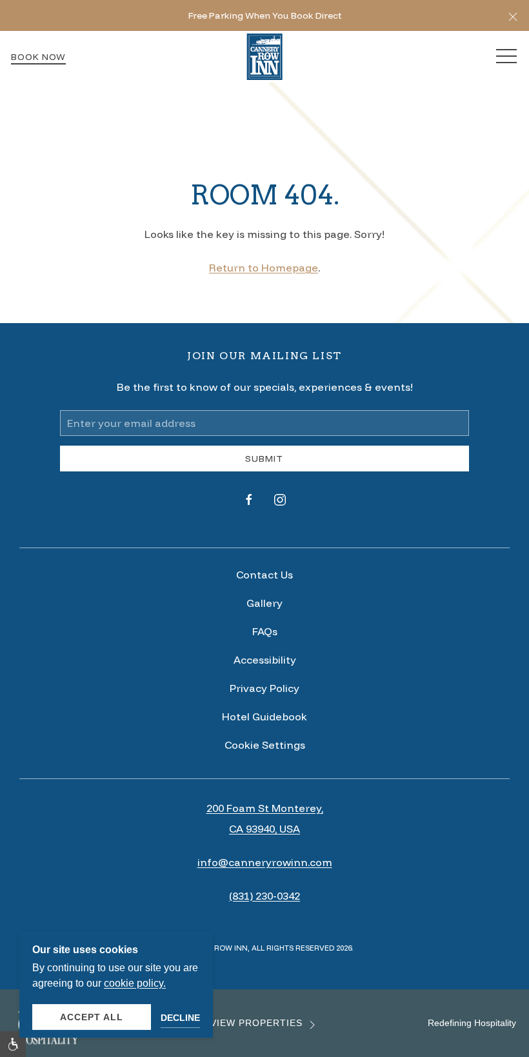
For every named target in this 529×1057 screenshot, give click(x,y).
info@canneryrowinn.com (264, 862)
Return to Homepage (263, 267)
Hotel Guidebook (264, 716)
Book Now (38, 57)
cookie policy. (135, 983)
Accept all (91, 1017)
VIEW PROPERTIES (256, 1023)
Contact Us (264, 574)
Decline (180, 1018)
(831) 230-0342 (264, 895)
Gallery (264, 603)
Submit (264, 458)
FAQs (264, 631)
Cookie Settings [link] (265, 744)
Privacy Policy (264, 688)
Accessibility (265, 659)
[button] (512, 15)
